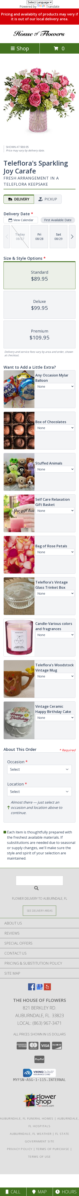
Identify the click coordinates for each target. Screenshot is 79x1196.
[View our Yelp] (47, 988)
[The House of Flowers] (39, 37)
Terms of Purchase (52, 1149)
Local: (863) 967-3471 (39, 1023)
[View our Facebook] (31, 988)
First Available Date (58, 220)
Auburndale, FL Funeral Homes (26, 1118)
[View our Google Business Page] (39, 988)
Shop (23, 48)
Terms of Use (39, 1157)
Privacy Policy (19, 1149)
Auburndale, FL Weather (31, 1134)
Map (41, 1192)
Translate (52, 6)
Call (14, 1192)
